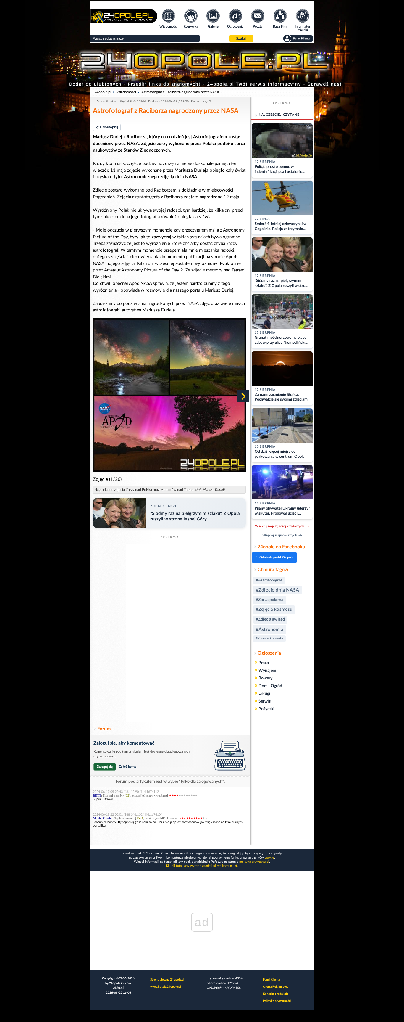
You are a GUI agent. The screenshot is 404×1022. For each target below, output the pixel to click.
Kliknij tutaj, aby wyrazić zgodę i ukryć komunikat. (202, 865)
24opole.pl (102, 92)
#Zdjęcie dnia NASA (277, 590)
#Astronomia (269, 629)
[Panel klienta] (298, 38)
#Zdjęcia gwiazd (270, 619)
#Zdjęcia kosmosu (274, 609)
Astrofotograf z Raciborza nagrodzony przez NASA (180, 92)
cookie (269, 857)
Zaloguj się (105, 766)
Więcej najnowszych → (282, 535)
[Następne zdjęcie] (243, 396)
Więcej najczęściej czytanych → (282, 526)
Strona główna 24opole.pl (167, 979)
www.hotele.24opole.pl (165, 986)
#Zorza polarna (269, 600)
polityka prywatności (254, 861)
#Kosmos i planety (269, 638)
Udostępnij (109, 127)
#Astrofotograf (269, 580)
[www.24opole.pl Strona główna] (123, 21)
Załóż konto (127, 766)
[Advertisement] (170, 633)
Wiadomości (126, 92)
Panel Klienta (271, 979)
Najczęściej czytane (279, 114)
